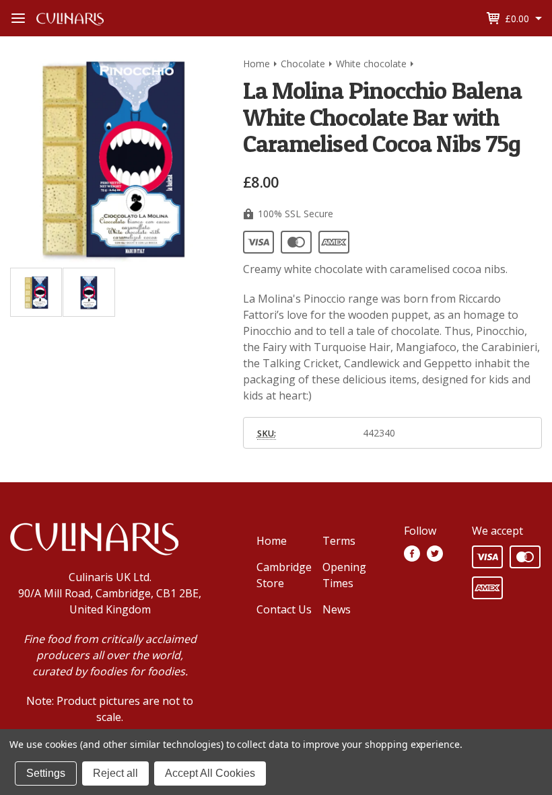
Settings (45, 773)
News (336, 609)
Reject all (115, 773)
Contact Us (284, 609)
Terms (338, 540)
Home (271, 540)
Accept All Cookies (210, 773)
